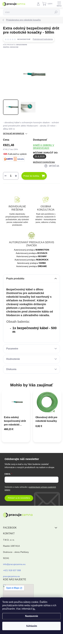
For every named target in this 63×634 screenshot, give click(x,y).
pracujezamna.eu (11, 576)
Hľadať (56, 12)
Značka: (10, 47)
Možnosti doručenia (44, 162)
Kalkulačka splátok (17, 154)
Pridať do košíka (31, 176)
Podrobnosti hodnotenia (43, 39)
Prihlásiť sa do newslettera (19, 498)
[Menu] (59, 4)
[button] (16, 429)
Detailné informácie (13, 134)
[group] (15, 417)
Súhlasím (31, 626)
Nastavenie (31, 616)
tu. (34, 608)
